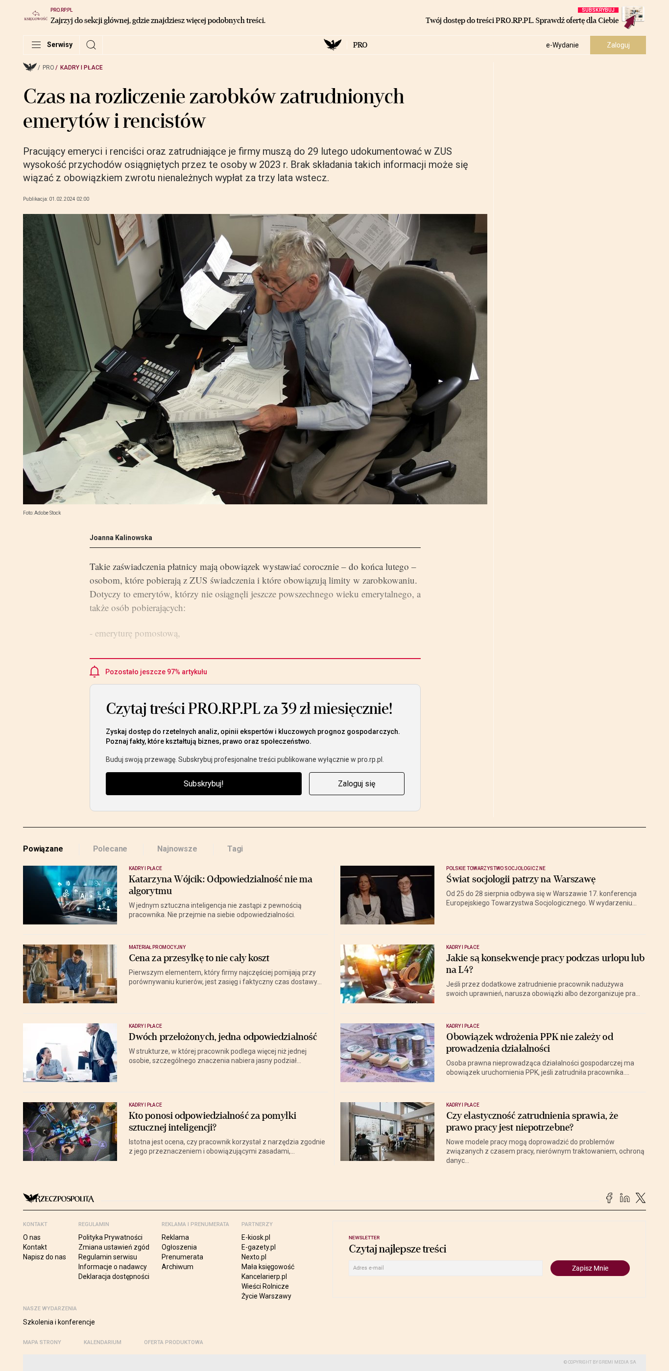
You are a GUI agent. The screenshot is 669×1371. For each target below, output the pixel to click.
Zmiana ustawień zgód (113, 1247)
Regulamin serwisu (107, 1257)
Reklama (175, 1237)
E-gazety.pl (258, 1247)
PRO (360, 45)
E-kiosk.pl (255, 1237)
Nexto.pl (253, 1257)
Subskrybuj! (204, 783)
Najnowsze (177, 848)
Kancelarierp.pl (264, 1276)
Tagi (235, 848)
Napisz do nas (44, 1257)
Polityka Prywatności (110, 1237)
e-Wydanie (562, 45)
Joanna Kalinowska (121, 538)
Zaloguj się (356, 783)
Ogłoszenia (179, 1247)
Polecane (110, 848)
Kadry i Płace (81, 67)
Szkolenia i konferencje (59, 1322)
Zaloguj (618, 45)
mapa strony (42, 1342)
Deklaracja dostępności (113, 1276)
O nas (32, 1237)
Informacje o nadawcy (112, 1267)
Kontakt (35, 1247)
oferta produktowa (173, 1342)
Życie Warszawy (266, 1296)
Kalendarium (102, 1342)
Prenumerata (182, 1257)
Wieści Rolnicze (265, 1286)
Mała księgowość (267, 1267)
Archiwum (177, 1267)
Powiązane (43, 848)
